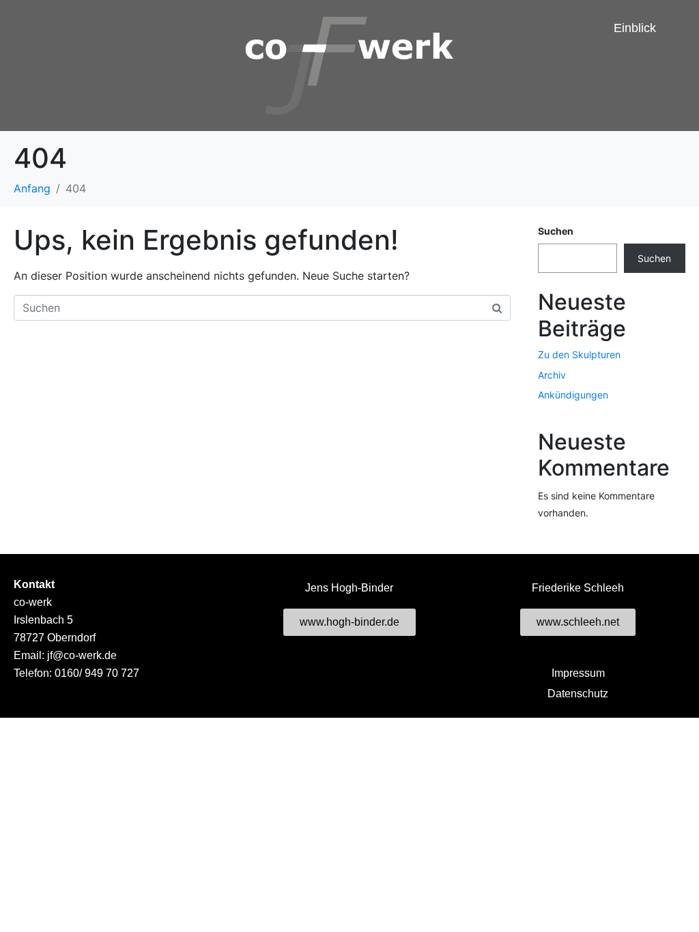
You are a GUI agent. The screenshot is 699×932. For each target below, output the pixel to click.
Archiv (552, 375)
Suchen (555, 231)
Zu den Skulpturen (579, 354)
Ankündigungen (573, 395)
